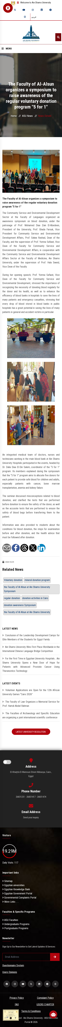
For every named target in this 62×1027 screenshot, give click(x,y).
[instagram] (32, 9)
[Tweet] (33, 547)
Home (14, 115)
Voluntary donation (13, 580)
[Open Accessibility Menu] (8, 8)
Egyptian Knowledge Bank (17, 889)
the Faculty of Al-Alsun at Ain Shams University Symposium (27, 589)
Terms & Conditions (31, 1011)
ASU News (27, 115)
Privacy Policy (17, 997)
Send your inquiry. (31, 817)
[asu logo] (31, 32)
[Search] (58, 37)
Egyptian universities (14, 885)
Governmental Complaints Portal (20, 897)
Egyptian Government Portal (18, 893)
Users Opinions (9, 972)
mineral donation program (37, 580)
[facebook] (6, 984)
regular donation (12, 598)
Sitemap (8, 881)
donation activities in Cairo (35, 598)
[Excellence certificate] (11, 1014)
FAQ (17, 1004)
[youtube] (23, 9)
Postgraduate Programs (16, 928)
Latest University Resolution (31, 732)
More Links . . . (11, 901)
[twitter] (14, 9)
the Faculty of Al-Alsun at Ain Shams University (27, 612)
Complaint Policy (45, 997)
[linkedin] (41, 9)
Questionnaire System (13, 965)
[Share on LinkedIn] (41, 547)
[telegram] (50, 9)
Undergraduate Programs (16, 924)
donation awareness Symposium (20, 605)
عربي (33, 17)
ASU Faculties (11, 920)
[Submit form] (55, 957)
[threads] (24, 16)
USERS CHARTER (45, 1004)
